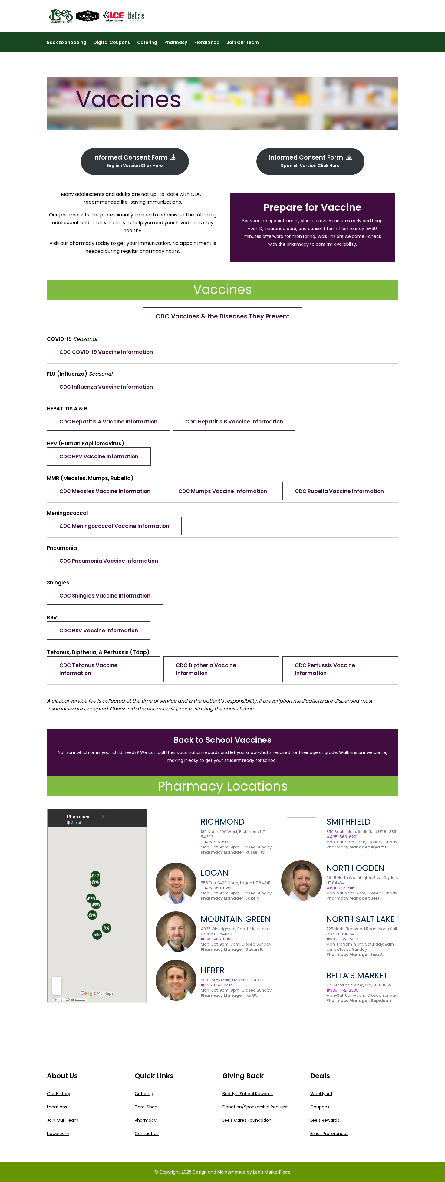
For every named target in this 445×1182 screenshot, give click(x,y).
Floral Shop (206, 42)
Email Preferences (329, 1134)
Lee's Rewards (324, 1120)
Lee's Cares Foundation (247, 1120)
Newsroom (58, 1134)
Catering (147, 42)
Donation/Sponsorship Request (255, 1107)
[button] (222, 316)
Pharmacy (175, 42)
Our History (58, 1094)
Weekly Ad (321, 1094)
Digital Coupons (112, 42)
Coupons (319, 1107)
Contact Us (147, 1134)
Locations (57, 1107)
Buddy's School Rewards (247, 1094)
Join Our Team (243, 42)
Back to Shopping (66, 42)
